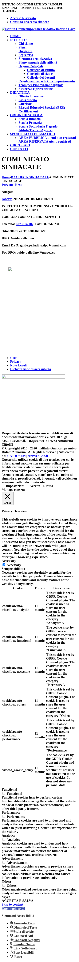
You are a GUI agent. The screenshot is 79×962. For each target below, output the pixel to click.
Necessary (14, 565)
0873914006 (24, 224)
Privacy (15, 361)
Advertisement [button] (12, 858)
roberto (7, 199)
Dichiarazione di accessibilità (30, 369)
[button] (13, 908)
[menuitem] (43, 18)
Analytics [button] (8, 835)
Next (18, 184)
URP (13, 358)
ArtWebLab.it (38, 456)
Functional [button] (9, 789)
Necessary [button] (9, 561)
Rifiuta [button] (48, 486)
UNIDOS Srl (16, 456)
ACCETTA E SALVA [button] (17, 900)
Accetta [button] (34, 486)
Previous (8, 184)
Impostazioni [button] (15, 486)
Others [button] (6, 881)
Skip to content (12, 904)
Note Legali (18, 365)
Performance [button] (11, 812)
